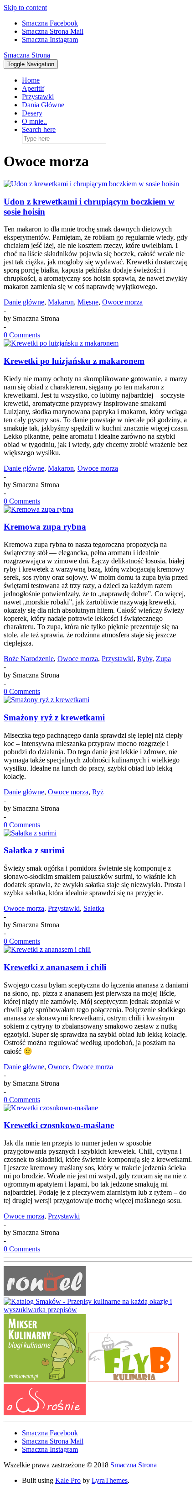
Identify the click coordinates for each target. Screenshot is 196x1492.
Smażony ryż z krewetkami (54, 717)
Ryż (97, 792)
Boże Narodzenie (29, 658)
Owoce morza (122, 302)
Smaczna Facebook (50, 23)
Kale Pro (68, 1480)
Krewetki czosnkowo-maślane (59, 1125)
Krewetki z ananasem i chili (55, 967)
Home (31, 80)
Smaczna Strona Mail (52, 31)
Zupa (163, 658)
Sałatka (93, 908)
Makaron (61, 302)
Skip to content (25, 7)
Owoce (58, 1067)
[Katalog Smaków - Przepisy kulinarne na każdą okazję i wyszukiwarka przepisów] (98, 1309)
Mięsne (87, 302)
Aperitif (33, 88)
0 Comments (22, 335)
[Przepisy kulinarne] (45, 1380)
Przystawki (38, 96)
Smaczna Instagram (50, 39)
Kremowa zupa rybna (45, 526)
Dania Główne (43, 105)
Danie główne (24, 302)
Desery (32, 113)
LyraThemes (110, 1480)
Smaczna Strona (27, 55)
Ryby (144, 658)
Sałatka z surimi (34, 850)
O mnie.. (34, 121)
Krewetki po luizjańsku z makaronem (74, 361)
